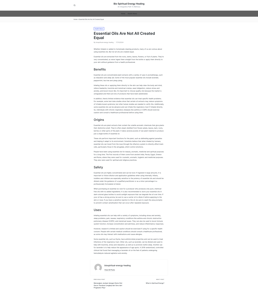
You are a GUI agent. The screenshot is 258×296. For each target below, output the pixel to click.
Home (75, 19)
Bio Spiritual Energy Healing (129, 4)
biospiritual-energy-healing (117, 265)
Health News (99, 29)
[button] (109, 270)
